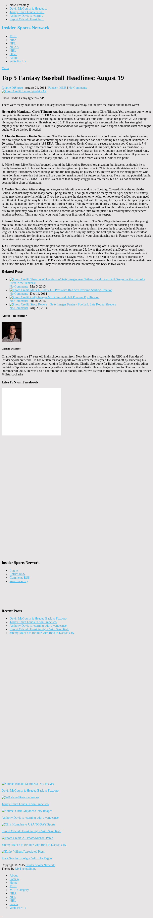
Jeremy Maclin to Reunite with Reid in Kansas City (42, 632)
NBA (13, 39)
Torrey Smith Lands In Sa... (27, 12)
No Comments (78, 87)
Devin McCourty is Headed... (28, 8)
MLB (13, 36)
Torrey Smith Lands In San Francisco (33, 622)
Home (13, 882)
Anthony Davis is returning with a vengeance (38, 625)
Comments (20, 577)
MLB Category (19, 889)
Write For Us (18, 61)
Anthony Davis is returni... (26, 15)
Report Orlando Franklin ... (27, 19)
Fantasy (53, 87)
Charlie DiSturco (12, 87)
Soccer (14, 904)
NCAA (14, 47)
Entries (17, 574)
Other (13, 54)
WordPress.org (19, 581)
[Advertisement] (31, 496)
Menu (5, 68)
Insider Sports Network (25, 27)
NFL (13, 43)
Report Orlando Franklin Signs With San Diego (39, 629)
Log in (14, 570)
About (14, 57)
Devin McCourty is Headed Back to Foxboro (38, 618)
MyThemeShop (25, 868)
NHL (13, 50)
